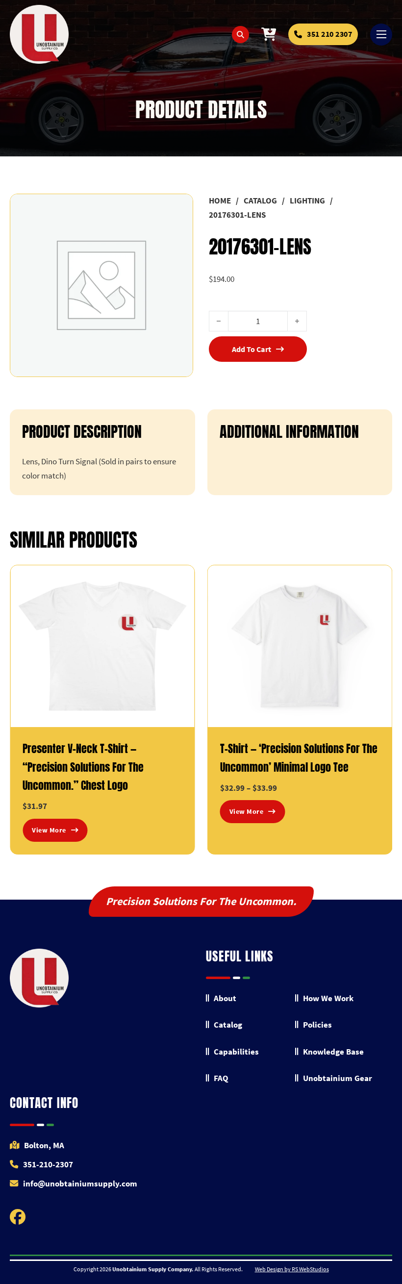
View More (49, 830)
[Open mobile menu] (381, 34)
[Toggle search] (240, 34)
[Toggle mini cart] (268, 34)
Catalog (260, 200)
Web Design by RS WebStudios (292, 1269)
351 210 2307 (329, 34)
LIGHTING (307, 200)
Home (220, 200)
